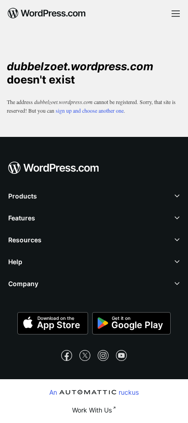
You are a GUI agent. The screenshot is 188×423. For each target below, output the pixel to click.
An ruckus (94, 392)
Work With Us (92, 410)
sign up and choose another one (90, 110)
